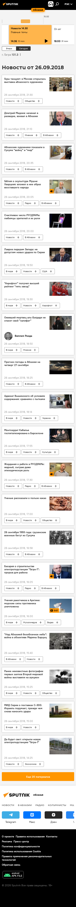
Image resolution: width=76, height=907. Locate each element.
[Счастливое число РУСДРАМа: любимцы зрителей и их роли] (60, 220)
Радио (28, 203)
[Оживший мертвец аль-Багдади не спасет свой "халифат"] (60, 323)
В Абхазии (48, 135)
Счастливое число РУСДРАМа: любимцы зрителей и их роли (22, 217)
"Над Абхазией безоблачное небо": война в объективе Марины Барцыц (25, 636)
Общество (30, 101)
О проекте (8, 836)
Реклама (7, 841)
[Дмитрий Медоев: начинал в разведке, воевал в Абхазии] (60, 118)
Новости (10, 101)
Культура (46, 452)
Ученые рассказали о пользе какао (25, 498)
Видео (50, 622)
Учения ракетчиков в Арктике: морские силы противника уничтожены (22, 603)
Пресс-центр (21, 841)
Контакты (51, 836)
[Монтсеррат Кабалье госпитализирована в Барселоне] (60, 435)
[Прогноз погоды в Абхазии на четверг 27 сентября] (60, 367)
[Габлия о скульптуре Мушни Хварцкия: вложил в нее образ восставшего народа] (60, 186)
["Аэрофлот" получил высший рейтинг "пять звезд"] (60, 289)
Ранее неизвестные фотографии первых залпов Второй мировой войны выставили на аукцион (23, 674)
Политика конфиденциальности (21, 846)
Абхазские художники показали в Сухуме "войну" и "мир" (24, 149)
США (44, 271)
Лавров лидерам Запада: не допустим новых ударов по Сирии (24, 251)
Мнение (29, 135)
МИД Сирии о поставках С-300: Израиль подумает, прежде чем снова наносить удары (23, 708)
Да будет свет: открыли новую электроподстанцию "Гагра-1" (22, 741)
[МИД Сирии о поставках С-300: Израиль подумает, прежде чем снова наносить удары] (60, 710)
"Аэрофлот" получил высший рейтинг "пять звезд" (21, 285)
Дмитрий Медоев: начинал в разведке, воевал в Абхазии (21, 115)
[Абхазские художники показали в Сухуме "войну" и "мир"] (60, 152)
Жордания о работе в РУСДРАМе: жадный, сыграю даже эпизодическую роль (24, 467)
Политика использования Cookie (21, 851)
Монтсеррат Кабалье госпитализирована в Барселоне (23, 432)
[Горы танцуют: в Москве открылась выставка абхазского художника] (60, 84)
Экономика (30, 764)
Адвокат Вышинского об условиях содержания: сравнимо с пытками (24, 397)
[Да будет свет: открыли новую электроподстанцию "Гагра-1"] (60, 746)
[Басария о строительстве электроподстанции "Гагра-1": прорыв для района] (60, 572)
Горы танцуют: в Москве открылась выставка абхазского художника (25, 80)
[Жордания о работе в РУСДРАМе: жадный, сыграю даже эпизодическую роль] (60, 469)
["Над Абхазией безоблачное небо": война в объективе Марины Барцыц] (60, 641)
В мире (9, 271)
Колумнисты (57, 805)
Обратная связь (11, 864)
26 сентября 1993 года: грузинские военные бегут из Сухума (25, 534)
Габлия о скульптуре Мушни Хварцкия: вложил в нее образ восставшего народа (22, 184)
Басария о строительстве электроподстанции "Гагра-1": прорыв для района (21, 569)
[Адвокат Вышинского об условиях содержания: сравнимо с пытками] (60, 401)
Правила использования (30, 836)
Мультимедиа (30, 622)
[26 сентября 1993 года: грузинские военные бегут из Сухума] (60, 538)
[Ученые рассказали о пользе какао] (60, 503)
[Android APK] (13, 875)
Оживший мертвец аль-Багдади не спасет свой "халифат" (25, 319)
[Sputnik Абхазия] (11, 5)
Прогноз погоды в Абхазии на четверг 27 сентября (22, 363)
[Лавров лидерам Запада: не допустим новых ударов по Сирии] (60, 255)
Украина (46, 418)
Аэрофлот (47, 305)
